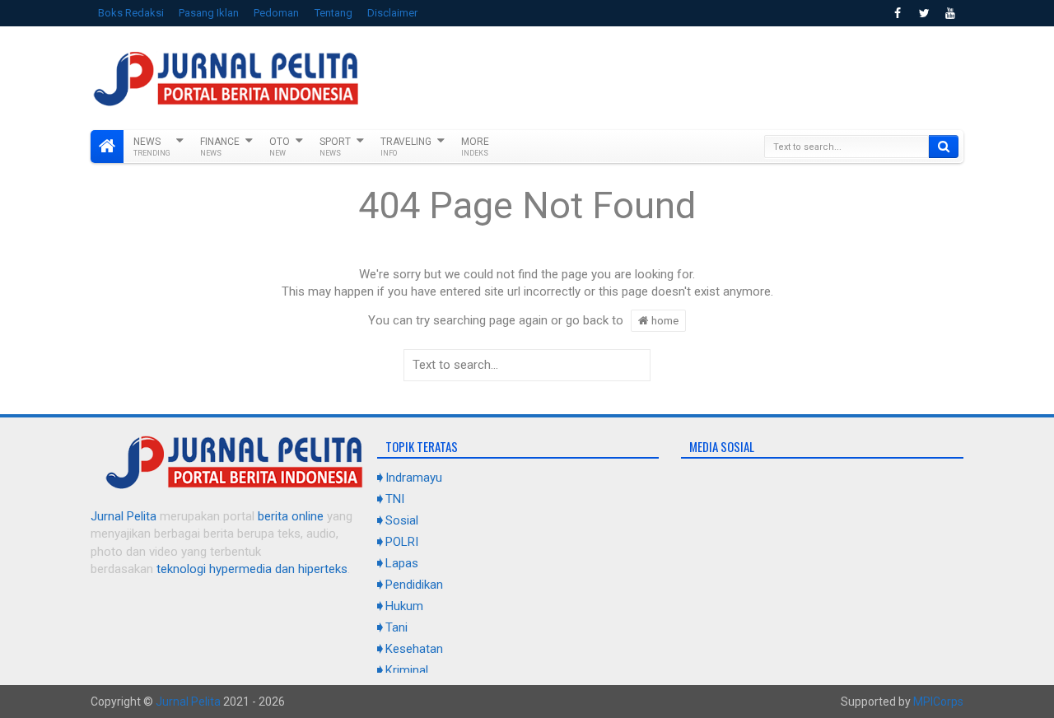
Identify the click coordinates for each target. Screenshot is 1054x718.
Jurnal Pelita (123, 516)
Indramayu (413, 477)
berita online (291, 516)
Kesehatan (414, 648)
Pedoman (276, 13)
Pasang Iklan (209, 13)
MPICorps (938, 701)
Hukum (404, 606)
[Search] (943, 146)
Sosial (401, 520)
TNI (394, 499)
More (475, 146)
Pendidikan (414, 584)
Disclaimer (392, 13)
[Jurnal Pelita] (107, 146)
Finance (220, 146)
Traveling (405, 146)
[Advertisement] (663, 76)
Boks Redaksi (131, 13)
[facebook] (897, 13)
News (151, 146)
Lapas (401, 563)
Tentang (333, 13)
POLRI (401, 541)
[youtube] (950, 13)
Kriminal (406, 670)
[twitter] (924, 13)
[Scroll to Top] (527, 699)
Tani (396, 627)
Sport (335, 146)
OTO (279, 146)
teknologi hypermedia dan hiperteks (251, 569)
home (664, 320)
